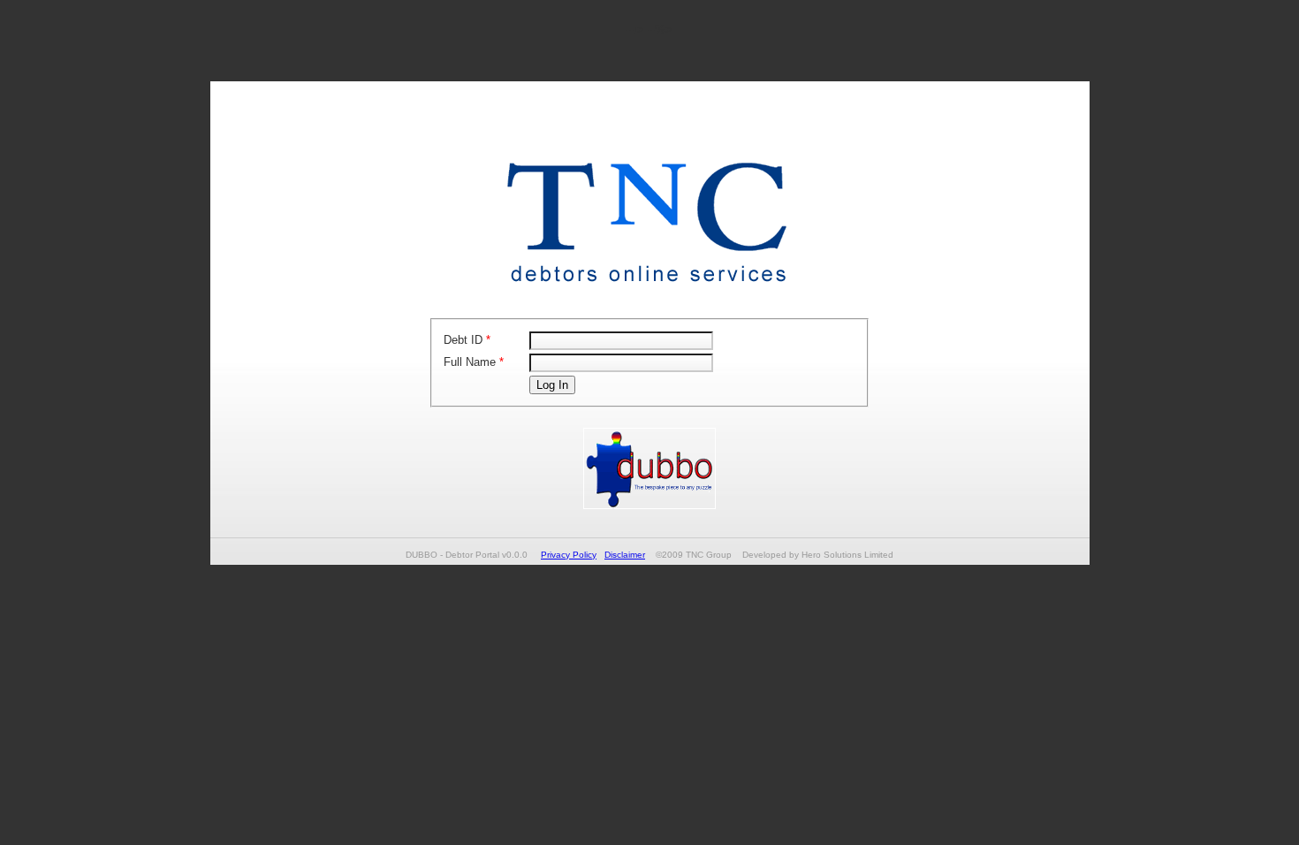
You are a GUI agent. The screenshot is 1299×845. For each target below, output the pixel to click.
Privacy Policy (568, 555)
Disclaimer (624, 555)
